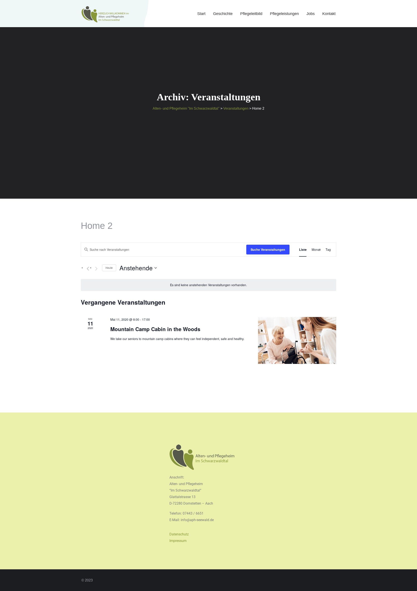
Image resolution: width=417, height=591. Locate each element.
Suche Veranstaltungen (268, 249)
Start (201, 14)
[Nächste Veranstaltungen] (96, 268)
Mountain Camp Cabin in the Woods (155, 329)
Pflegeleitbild (251, 14)
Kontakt (329, 14)
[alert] (208, 285)
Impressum (178, 541)
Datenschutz (179, 534)
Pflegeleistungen (284, 14)
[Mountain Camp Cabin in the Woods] (297, 340)
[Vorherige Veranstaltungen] (87, 268)
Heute (109, 267)
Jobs (310, 14)
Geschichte (223, 14)
